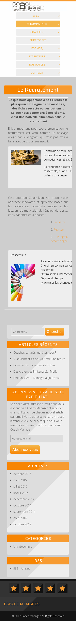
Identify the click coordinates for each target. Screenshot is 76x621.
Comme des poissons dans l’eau (34, 365)
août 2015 (20, 480)
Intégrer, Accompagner (59, 241)
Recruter (59, 229)
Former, (37, 48)
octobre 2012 (22, 524)
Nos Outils (37, 64)
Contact (37, 72)
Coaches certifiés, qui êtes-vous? (34, 352)
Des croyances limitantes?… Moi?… (35, 371)
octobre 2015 (22, 474)
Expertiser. (37, 56)
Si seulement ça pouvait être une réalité (39, 359)
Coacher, (37, 32)
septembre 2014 (24, 512)
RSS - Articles (21, 569)
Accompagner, (37, 24)
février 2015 (21, 493)
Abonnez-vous (25, 449)
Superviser (38, 40)
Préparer (59, 222)
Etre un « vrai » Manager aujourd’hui (36, 378)
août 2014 (20, 518)
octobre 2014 (22, 505)
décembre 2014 (23, 499)
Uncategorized (22, 546)
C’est (37, 15)
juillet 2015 (20, 486)
